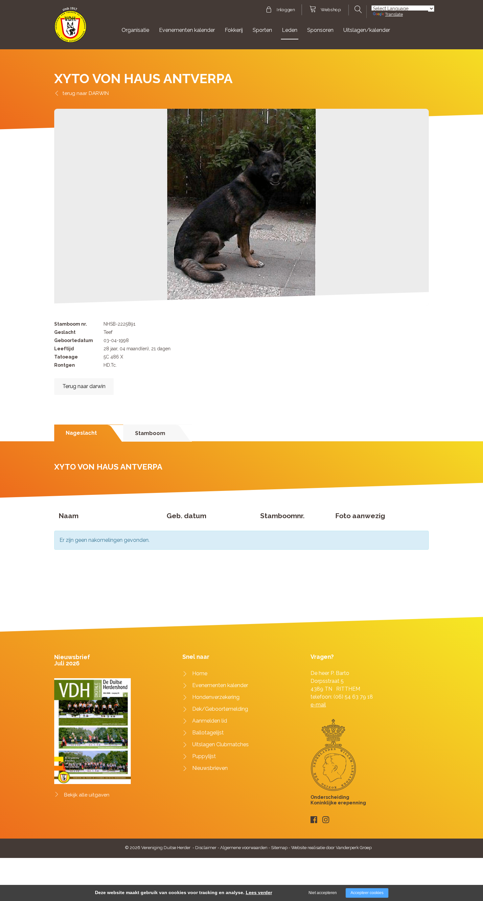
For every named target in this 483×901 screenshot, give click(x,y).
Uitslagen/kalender (366, 30)
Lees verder (259, 892)
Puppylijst (204, 756)
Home (199, 673)
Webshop (331, 9)
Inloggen (286, 9)
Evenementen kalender (187, 30)
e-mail (318, 705)
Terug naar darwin (83, 386)
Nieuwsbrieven (210, 768)
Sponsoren (320, 30)
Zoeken (357, 9)
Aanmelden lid (209, 721)
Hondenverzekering (216, 697)
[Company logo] (70, 28)
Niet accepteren (323, 892)
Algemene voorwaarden (243, 847)
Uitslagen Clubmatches (220, 744)
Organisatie (135, 30)
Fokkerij (234, 30)
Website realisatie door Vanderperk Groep (331, 847)
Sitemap (279, 847)
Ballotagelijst (208, 732)
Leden (289, 30)
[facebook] (313, 819)
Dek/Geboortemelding (220, 709)
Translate (394, 14)
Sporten (262, 30)
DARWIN (99, 93)
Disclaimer (206, 847)
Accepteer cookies (367, 892)
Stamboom (150, 433)
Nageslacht (81, 433)
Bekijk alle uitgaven (86, 795)
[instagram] (325, 819)
